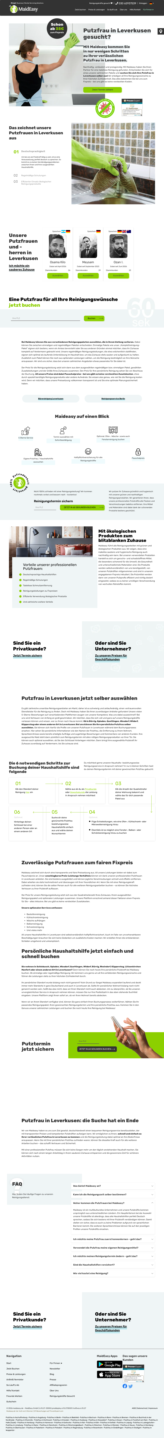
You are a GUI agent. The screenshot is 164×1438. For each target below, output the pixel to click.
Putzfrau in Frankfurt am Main (135, 1420)
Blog (52, 1374)
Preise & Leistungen (96, 10)
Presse (53, 1379)
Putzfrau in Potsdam (54, 1428)
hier (27, 792)
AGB (134, 1408)
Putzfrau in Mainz (31, 1425)
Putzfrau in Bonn (104, 1417)
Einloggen (143, 3)
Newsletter (55, 1368)
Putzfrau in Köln (92, 1422)
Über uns (123, 10)
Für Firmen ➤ (148, 10)
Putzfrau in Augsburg (37, 1417)
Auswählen (57, 275)
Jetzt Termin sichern (102, 89)
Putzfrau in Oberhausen (15, 1428)
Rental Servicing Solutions (33, 3)
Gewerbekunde (77, 792)
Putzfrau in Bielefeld (70, 1417)
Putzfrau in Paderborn (35, 1428)
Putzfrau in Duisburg (79, 1420)
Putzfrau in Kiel (79, 1422)
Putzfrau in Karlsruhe (62, 1422)
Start (8, 1363)
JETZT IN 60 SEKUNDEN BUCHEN (80, 507)
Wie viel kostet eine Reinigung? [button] (90, 1273)
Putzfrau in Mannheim (48, 1425)
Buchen (91, 318)
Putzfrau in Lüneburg (14, 1425)
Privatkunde (90, 789)
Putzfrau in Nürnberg (144, 1425)
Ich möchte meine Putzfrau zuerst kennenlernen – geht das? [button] (107, 1239)
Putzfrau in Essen (115, 1420)
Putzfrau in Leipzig (124, 1422)
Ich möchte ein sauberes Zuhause (22, 267)
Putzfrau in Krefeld (107, 1422)
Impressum (153, 1408)
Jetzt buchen (80, 10)
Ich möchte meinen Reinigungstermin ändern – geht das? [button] (105, 1256)
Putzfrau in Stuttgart (133, 1428)
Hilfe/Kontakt (135, 10)
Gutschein (11, 1401)
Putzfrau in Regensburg (73, 1428)
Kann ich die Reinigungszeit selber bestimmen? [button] (99, 1194)
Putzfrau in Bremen (120, 1417)
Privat (13, 3)
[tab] (38, 151)
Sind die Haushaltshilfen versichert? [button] (94, 1264)
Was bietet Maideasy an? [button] (87, 1186)
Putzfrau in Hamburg (25, 1422)
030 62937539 (127, 3)
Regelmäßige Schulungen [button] (30, 175)
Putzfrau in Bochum (88, 1417)
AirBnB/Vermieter (14, 1379)
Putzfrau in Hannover (44, 1422)
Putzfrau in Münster (111, 1425)
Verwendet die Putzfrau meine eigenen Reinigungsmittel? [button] (105, 1247)
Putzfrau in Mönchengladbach (71, 1425)
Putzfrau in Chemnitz (24, 1420)
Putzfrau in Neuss (127, 1425)
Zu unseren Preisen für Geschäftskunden (111, 657)
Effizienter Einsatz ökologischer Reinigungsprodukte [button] (32, 182)
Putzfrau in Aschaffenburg (16, 1417)
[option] (58, 254)
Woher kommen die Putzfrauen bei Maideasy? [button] (98, 1203)
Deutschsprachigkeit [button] (29, 151)
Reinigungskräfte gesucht (100, 3)
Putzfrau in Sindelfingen (113, 1428)
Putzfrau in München (93, 1425)
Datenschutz (142, 1408)
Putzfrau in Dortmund (43, 1420)
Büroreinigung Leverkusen (50, 398)
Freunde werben (14, 1396)
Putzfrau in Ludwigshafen (143, 1422)
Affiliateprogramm (58, 1385)
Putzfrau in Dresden (61, 1420)
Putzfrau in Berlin (54, 1417)
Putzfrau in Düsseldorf (98, 1420)
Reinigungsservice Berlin (113, 398)
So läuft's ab (112, 10)
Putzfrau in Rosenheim (93, 1428)
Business (20, 3)
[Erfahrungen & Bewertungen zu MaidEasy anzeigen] (132, 111)
